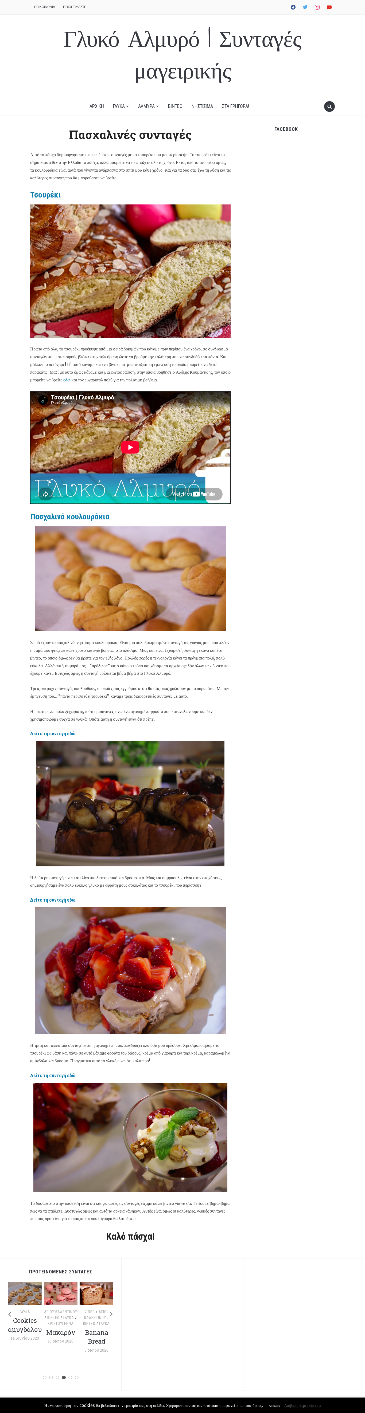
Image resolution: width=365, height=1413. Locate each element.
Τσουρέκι (45, 194)
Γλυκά (45, 1318)
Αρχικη (97, 106)
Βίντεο (30, 1318)
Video (66, 1312)
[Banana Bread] (73, 1293)
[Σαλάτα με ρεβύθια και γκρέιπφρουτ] (109, 1293)
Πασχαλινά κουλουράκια (70, 516)
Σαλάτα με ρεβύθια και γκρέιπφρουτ (112, 1339)
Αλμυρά (99, 1312)
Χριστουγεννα (37, 1323)
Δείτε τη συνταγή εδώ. (53, 733)
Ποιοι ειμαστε (74, 7)
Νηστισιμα (202, 106)
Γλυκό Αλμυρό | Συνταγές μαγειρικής (182, 55)
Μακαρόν (37, 1332)
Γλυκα (119, 106)
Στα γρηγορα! (235, 106)
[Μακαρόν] (37, 1293)
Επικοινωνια (44, 7)
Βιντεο (175, 106)
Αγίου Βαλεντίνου (37, 1312)
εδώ (67, 379)
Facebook (286, 129)
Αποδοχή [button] (274, 1406)
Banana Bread (73, 1337)
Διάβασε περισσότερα (302, 1405)
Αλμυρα (146, 106)
